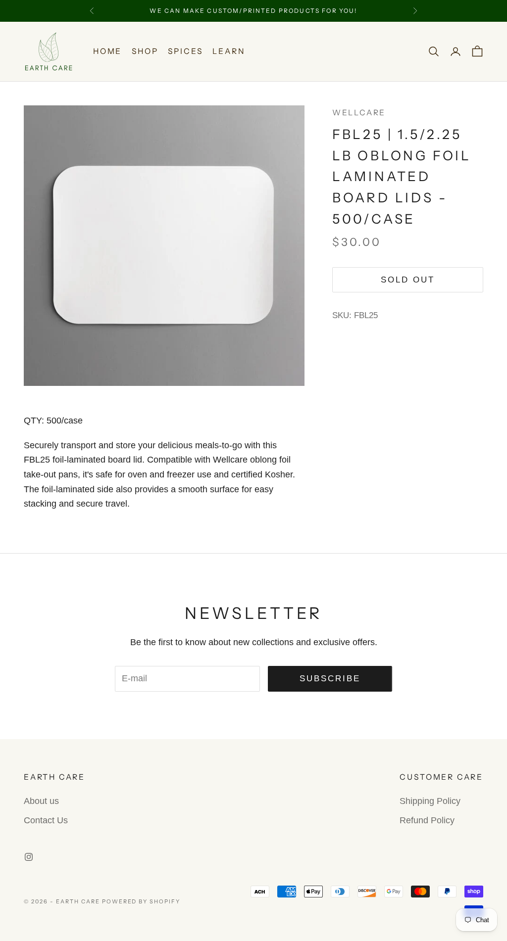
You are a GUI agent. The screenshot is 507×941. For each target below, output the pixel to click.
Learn (228, 51)
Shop (145, 51)
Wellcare (359, 112)
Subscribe (330, 678)
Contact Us (46, 820)
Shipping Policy (430, 801)
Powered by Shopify (141, 901)
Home (107, 51)
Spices (185, 51)
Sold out (408, 279)
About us (41, 801)
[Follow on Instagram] (29, 857)
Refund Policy (427, 820)
